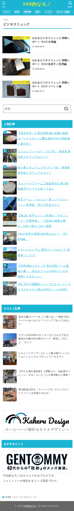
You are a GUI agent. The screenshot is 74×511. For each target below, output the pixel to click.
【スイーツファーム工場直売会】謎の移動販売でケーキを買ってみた (43, 186)
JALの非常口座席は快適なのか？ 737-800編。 (43, 236)
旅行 (38, 12)
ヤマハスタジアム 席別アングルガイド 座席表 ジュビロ (44, 252)
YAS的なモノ (37, 4)
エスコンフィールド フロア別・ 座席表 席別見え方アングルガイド (44, 154)
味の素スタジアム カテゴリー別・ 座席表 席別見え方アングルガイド (44, 170)
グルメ (6, 12)
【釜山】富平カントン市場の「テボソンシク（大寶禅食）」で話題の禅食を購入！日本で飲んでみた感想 (43, 221)
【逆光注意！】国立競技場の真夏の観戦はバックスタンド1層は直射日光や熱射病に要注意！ (44, 138)
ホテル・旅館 (63, 12)
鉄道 (17, 12)
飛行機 (27, 12)
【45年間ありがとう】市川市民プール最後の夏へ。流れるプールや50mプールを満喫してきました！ (43, 271)
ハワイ (48, 12)
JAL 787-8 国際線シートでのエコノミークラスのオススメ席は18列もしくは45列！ (44, 287)
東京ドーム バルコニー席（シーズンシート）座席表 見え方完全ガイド (43, 202)
